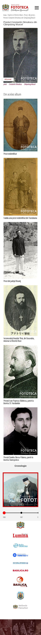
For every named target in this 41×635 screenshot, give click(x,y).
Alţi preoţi (32, 15)
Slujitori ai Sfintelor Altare (15, 15)
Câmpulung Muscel (29, 84)
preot (5, 84)
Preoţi (26, 15)
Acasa (4, 15)
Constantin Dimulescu (15, 84)
